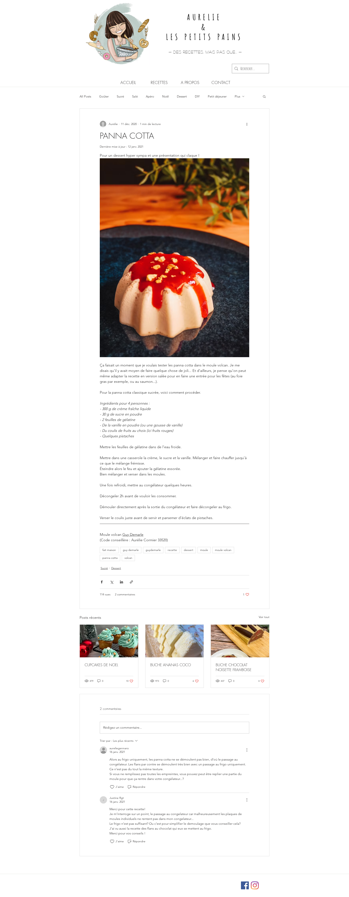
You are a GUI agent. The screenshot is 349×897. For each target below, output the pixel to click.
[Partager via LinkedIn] (121, 582)
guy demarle (131, 550)
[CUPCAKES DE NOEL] (109, 641)
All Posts (85, 96)
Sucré (120, 96)
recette (172, 550)
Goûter (104, 96)
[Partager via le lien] (131, 582)
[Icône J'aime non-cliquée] (112, 787)
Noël (165, 96)
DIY (197, 96)
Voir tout (264, 617)
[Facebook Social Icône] (245, 885)
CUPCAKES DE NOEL (101, 664)
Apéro (150, 96)
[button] (264, 96)
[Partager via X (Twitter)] (112, 582)
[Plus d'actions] (246, 124)
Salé (135, 96)
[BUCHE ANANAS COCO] (174, 641)
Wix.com (201, 883)
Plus (237, 96)
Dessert (182, 96)
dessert (188, 550)
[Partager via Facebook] (102, 582)
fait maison (109, 550)
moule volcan (223, 550)
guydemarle (153, 550)
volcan (128, 558)
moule (204, 550)
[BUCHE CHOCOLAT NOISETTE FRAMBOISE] (240, 641)
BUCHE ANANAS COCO (170, 664)
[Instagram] (255, 885)
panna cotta (110, 558)
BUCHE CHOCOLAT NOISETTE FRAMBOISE (233, 667)
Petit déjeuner (217, 96)
